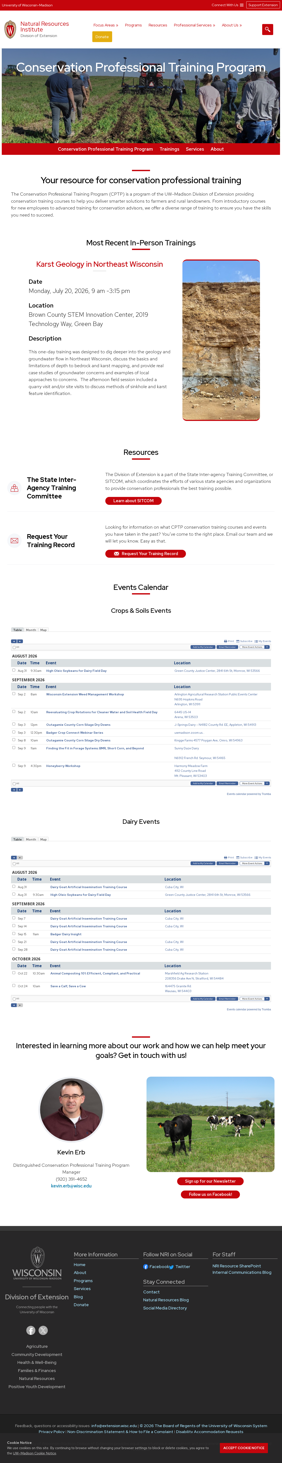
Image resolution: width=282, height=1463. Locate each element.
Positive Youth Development (37, 1386)
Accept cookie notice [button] (243, 1448)
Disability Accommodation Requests (209, 1431)
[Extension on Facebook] (31, 1333)
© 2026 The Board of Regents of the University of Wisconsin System (203, 1425)
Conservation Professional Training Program (105, 149)
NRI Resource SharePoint (237, 1266)
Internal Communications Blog (242, 1272)
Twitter (182, 1266)
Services (195, 149)
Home (79, 1264)
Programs (133, 25)
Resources (157, 25)
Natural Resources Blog (166, 1300)
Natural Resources (37, 1378)
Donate (102, 36)
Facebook (159, 1266)
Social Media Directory (165, 1308)
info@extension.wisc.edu (114, 1425)
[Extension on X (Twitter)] (43, 1333)
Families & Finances (37, 1370)
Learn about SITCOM (133, 501)
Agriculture (37, 1346)
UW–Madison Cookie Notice (34, 1453)
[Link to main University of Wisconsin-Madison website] (37, 1278)
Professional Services (193, 25)
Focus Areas (104, 25)
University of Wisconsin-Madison (27, 5)
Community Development (36, 1354)
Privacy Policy (52, 1431)
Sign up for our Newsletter (210, 1181)
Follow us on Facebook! (210, 1194)
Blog (78, 1297)
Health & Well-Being (36, 1362)
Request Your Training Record (150, 553)
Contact (151, 1292)
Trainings (169, 149)
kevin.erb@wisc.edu (71, 1186)
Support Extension (263, 5)
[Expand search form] (267, 29)
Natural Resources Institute (44, 26)
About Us (230, 25)
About (217, 149)
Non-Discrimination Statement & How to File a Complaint (120, 1431)
